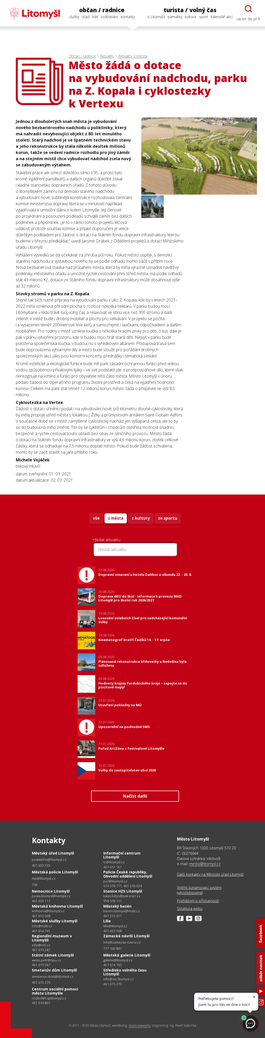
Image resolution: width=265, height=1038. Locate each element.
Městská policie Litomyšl (55, 872)
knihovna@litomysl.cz (48, 911)
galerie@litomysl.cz (117, 960)
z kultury (141, 518)
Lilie (107, 920)
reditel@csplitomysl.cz (49, 998)
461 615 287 (41, 949)
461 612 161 (112, 867)
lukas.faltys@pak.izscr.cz (122, 896)
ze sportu (167, 518)
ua (239, 18)
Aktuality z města (132, 56)
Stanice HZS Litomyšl (122, 891)
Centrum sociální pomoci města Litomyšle (55, 991)
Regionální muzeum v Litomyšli (52, 938)
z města (115, 518)
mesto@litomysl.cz (204, 863)
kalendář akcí (222, 16)
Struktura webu (189, 908)
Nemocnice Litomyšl (51, 891)
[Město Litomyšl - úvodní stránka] (32, 13)
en (244, 18)
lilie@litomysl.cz (115, 926)
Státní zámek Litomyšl (53, 955)
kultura (190, 16)
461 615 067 (41, 964)
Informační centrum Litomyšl (122, 855)
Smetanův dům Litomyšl (54, 970)
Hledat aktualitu (106, 539)
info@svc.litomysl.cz (118, 979)
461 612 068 (41, 916)
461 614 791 (41, 931)
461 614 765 (112, 964)
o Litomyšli (156, 16)
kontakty (128, 16)
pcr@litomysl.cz (115, 881)
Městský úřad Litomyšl (53, 853)
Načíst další (135, 796)
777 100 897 (112, 948)
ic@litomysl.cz (114, 862)
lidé (95, 16)
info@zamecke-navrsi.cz (122, 942)
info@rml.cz (41, 945)
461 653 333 (41, 865)
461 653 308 (112, 931)
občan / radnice (101, 10)
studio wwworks (139, 1025)
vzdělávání (109, 16)
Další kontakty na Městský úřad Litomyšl (210, 874)
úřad (86, 16)
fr (259, 18)
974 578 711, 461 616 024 (122, 886)
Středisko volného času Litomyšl (124, 972)
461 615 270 (112, 984)
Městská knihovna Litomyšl (57, 906)
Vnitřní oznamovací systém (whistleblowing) (199, 890)
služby (74, 16)
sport (203, 16)
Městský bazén (117, 906)
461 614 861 (41, 1002)
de (250, 18)
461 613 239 (41, 982)
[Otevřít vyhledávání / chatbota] (248, 8)
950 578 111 (112, 901)
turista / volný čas (190, 10)
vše (96, 518)
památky (175, 16)
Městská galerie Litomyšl (126, 955)
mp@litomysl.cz (44, 878)
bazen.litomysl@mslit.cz (121, 911)
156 (35, 884)
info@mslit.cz (42, 926)
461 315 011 (112, 916)
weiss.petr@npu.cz (46, 960)
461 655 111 (41, 901)
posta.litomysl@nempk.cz (51, 896)
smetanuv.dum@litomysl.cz (52, 976)
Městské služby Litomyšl (54, 920)
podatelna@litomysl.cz (49, 860)
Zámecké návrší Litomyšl (126, 935)
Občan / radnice (82, 56)
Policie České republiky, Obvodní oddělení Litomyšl (127, 874)
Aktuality (107, 56)
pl (255, 18)
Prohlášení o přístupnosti (198, 900)
